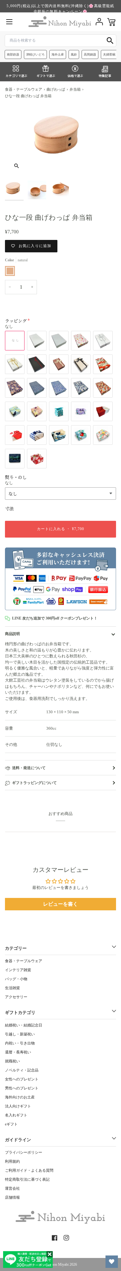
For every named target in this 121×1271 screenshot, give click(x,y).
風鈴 (74, 54)
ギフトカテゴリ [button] (20, 1012)
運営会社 (12, 1188)
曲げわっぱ (56, 89)
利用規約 (12, 1161)
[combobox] (60, 40)
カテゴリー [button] (16, 948)
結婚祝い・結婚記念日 (23, 1025)
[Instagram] (66, 1237)
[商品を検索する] (110, 41)
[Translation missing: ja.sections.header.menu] (9, 21)
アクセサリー (16, 997)
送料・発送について (29, 768)
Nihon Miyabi (58, 1264)
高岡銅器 (90, 54)
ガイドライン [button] (18, 1140)
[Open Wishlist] (111, 1261)
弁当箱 (75, 89)
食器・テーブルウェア (23, 89)
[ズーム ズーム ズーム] (60, 140)
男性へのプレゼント (21, 1088)
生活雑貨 (12, 988)
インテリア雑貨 (18, 970)
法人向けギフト (18, 1106)
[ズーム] (16, 165)
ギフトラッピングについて (34, 783)
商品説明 (12, 634)
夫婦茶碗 (109, 54)
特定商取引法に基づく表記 (27, 1179)
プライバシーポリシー (23, 1152)
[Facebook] (54, 1237)
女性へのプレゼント (21, 1079)
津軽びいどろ (35, 54)
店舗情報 (12, 1197)
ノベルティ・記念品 (21, 1070)
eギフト (11, 1124)
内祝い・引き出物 (20, 1043)
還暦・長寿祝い (18, 1052)
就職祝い (12, 1061)
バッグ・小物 (16, 979)
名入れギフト (16, 1115)
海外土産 (58, 54)
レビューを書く (60, 904)
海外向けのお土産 (20, 1097)
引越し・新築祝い (20, 1034)
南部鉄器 (13, 54)
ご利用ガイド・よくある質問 (29, 1170)
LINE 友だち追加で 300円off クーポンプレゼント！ (54, 618)
